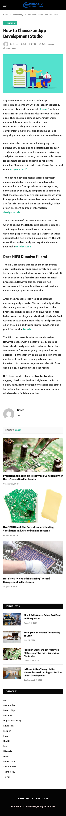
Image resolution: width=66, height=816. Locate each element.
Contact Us (42, 798)
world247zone (23, 246)
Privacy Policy (25, 798)
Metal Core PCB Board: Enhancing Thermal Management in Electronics (26, 580)
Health (6, 741)
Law (5, 746)
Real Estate (9, 761)
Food (5, 735)
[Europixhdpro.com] (33, 5)
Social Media (9, 766)
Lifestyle (7, 751)
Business (7, 715)
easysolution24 (18, 169)
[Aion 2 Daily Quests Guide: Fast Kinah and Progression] (12, 619)
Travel (6, 776)
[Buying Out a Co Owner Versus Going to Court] (12, 637)
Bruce (15, 44)
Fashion (7, 730)
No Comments (47, 44)
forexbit (28, 329)
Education (8, 725)
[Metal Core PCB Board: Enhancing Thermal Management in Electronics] (33, 557)
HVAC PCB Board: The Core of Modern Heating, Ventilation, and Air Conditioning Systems (28, 528)
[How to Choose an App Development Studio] (33, 73)
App (5, 700)
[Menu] (5, 5)
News (6, 756)
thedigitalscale (11, 212)
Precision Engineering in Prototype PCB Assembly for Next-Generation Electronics (33, 477)
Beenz (43, 109)
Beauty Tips (9, 710)
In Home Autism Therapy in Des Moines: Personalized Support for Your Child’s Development (43, 672)
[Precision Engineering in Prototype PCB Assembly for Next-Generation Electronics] (33, 454)
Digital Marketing (12, 720)
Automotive (9, 705)
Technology (10, 23)
